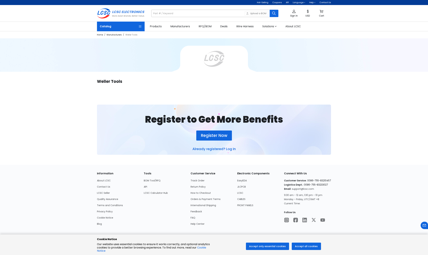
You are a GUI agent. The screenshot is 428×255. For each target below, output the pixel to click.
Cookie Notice (105, 217)
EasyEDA (242, 180)
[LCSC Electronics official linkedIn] (304, 220)
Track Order (197, 180)
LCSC (240, 193)
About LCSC (104, 180)
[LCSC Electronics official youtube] (322, 220)
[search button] (274, 13)
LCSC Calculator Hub (156, 193)
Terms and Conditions (110, 205)
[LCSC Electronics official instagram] (286, 220)
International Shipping (203, 205)
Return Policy (198, 186)
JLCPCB (241, 186)
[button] (214, 13)
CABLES (241, 199)
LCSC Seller (103, 193)
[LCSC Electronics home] (121, 13)
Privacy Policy (105, 211)
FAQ (193, 217)
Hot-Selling (262, 2)
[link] (155, 26)
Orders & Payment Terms (206, 199)
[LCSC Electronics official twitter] (313, 220)
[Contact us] (424, 226)
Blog (99, 224)
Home (100, 34)
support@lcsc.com (303, 189)
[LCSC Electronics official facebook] (295, 220)
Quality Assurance (107, 199)
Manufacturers (114, 34)
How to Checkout (201, 193)
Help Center (197, 224)
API (287, 2)
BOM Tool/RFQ (152, 180)
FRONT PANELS (245, 205)
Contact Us (325, 2)
